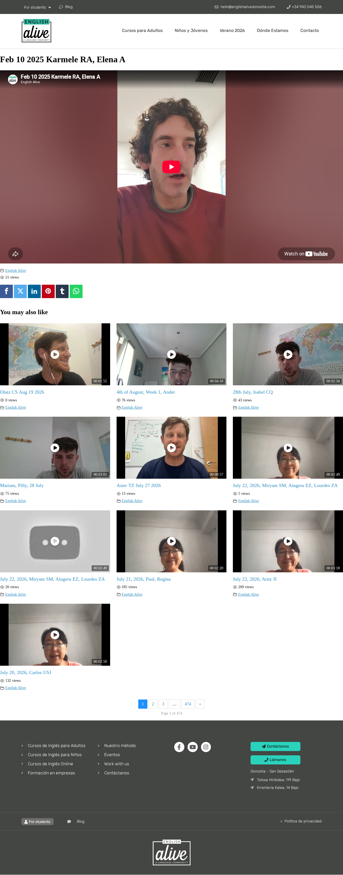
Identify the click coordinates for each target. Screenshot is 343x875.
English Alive (15, 270)
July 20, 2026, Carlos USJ (25, 672)
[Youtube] (193, 747)
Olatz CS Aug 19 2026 (22, 392)
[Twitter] (20, 291)
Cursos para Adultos (142, 30)
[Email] (87, 291)
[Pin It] (48, 291)
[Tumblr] (62, 291)
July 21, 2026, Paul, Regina (144, 579)
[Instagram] (206, 747)
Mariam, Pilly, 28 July (22, 485)
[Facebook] (6, 291)
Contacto (309, 30)
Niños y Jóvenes (191, 30)
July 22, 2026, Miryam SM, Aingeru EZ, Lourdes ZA (285, 485)
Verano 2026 (232, 30)
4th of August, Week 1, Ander (146, 392)
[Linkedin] (34, 291)
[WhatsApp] (76, 291)
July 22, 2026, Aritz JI (255, 579)
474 (188, 704)
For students (35, 7)
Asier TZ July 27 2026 (139, 485)
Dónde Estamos (272, 30)
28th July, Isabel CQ (253, 392)
